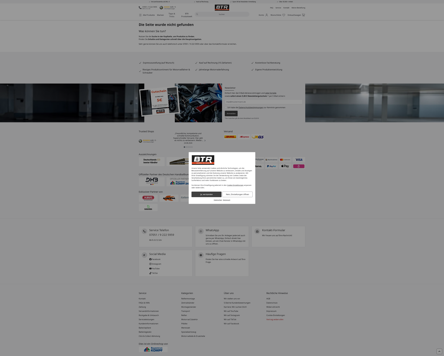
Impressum (226, 200)
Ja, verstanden (206, 194)
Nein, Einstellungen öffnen (237, 194)
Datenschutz (218, 200)
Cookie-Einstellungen (235, 185)
